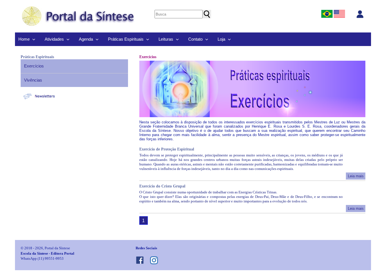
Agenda (86, 39)
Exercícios (34, 66)
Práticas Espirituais (126, 39)
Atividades (54, 39)
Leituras (166, 39)
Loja (221, 39)
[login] (360, 14)
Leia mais (356, 176)
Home (24, 39)
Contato (195, 39)
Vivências (33, 80)
